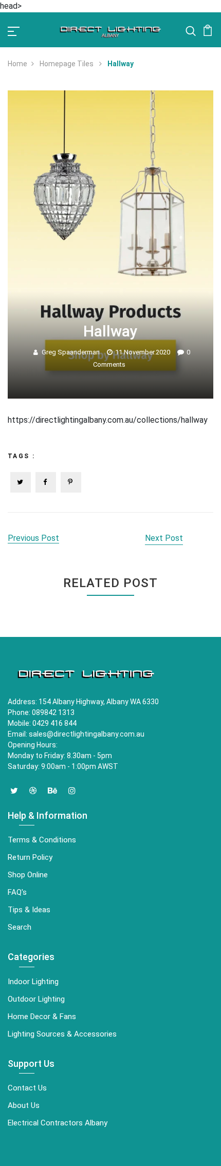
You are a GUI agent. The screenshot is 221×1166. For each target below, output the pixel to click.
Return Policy (30, 857)
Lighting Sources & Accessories (62, 1034)
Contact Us (27, 1088)
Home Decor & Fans (42, 1016)
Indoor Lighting (33, 981)
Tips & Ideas (29, 909)
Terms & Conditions (42, 839)
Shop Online (28, 874)
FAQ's (17, 892)
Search (19, 927)
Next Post (164, 538)
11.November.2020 (142, 352)
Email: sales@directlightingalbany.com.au (76, 734)
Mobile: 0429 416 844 (42, 723)
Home (17, 64)
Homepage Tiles (67, 64)
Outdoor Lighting (36, 999)
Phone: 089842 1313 (41, 712)
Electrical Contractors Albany (57, 1122)
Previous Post (33, 538)
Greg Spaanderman (71, 352)
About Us (24, 1105)
